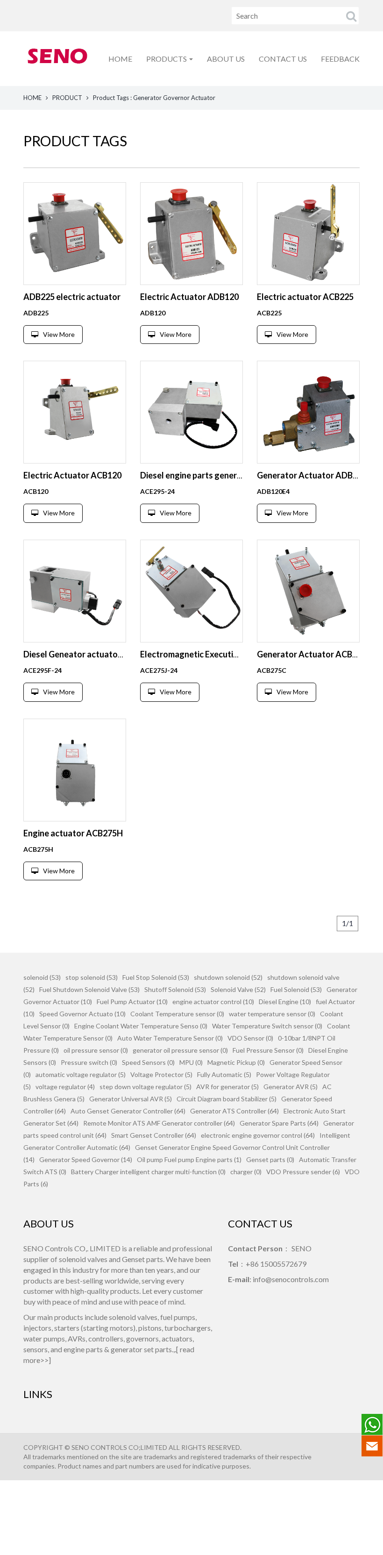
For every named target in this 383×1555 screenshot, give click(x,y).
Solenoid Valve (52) (238, 989)
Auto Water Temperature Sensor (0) (170, 1038)
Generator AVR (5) (290, 1087)
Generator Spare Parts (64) (279, 1123)
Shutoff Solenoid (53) (175, 989)
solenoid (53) (42, 977)
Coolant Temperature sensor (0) (177, 1014)
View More (59, 334)
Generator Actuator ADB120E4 (316, 475)
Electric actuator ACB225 (305, 297)
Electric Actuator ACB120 (72, 475)
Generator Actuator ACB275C (314, 654)
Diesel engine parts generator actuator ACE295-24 (236, 475)
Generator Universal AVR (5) (130, 1099)
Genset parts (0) (270, 1159)
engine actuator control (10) (213, 1002)
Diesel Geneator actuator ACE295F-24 (96, 654)
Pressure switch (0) (89, 1062)
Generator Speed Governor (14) (85, 1159)
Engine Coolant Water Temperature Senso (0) (140, 1026)
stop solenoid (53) (91, 977)
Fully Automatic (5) (224, 1074)
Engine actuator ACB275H (73, 833)
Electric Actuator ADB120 (189, 297)
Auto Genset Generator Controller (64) (128, 1111)
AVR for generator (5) (227, 1087)
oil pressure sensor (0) (96, 1050)
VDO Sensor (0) (250, 1038)
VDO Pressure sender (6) (303, 1172)
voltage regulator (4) (65, 1087)
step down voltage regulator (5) (145, 1087)
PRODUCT (67, 97)
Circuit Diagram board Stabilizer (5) (227, 1099)
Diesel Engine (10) (285, 1002)
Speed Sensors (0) (148, 1062)
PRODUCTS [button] (167, 58)
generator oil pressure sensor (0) (180, 1050)
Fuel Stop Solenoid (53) (155, 977)
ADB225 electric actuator (72, 297)
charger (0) (246, 1172)
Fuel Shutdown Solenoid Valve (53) (89, 989)
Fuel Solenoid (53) (296, 989)
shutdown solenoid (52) (228, 977)
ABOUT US (226, 58)
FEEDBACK (340, 58)
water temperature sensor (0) (272, 1014)
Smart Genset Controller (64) (153, 1135)
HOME (120, 58)
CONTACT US (283, 58)
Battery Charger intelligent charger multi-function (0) (148, 1172)
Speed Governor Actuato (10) (82, 1014)
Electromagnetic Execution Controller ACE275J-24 (236, 654)
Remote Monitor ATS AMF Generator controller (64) (159, 1123)
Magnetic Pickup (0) (236, 1062)
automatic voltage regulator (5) (80, 1074)
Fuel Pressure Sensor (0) (268, 1050)
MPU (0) (191, 1062)
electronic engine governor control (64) (258, 1135)
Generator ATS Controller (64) (234, 1111)
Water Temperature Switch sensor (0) (267, 1026)
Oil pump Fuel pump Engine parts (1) (189, 1159)
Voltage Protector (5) (161, 1074)
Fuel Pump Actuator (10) (132, 1002)
